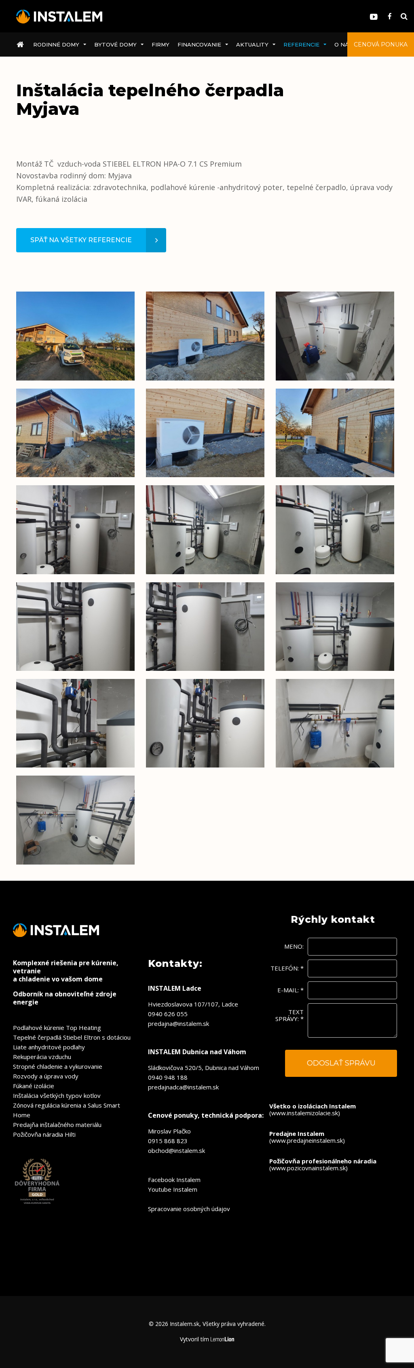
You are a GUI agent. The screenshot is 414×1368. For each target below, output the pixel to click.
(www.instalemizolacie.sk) (312, 1109)
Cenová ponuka (381, 44)
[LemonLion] (222, 1339)
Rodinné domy (56, 44)
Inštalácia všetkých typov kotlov (57, 1095)
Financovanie (199, 44)
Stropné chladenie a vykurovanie (57, 1066)
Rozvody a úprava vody (45, 1076)
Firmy (160, 44)
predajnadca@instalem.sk (183, 1087)
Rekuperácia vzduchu (42, 1057)
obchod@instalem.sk (176, 1150)
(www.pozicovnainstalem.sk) (322, 1164)
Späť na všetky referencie (81, 240)
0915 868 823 (168, 1141)
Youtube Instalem (172, 1189)
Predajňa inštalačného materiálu (57, 1125)
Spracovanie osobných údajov (189, 1209)
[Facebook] (390, 16)
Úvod (22, 44)
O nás (343, 44)
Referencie (301, 44)
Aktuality (252, 44)
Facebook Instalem (174, 1180)
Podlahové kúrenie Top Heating (57, 1027)
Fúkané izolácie (33, 1086)
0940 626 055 (168, 1014)
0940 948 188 (168, 1077)
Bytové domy (115, 44)
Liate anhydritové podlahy (49, 1047)
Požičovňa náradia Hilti (44, 1134)
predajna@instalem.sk (178, 1023)
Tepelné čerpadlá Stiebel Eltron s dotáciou (72, 1037)
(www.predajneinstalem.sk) (307, 1136)
